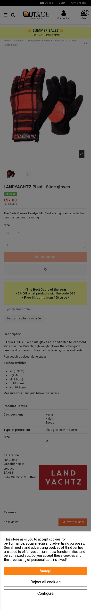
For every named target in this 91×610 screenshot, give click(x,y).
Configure (45, 593)
